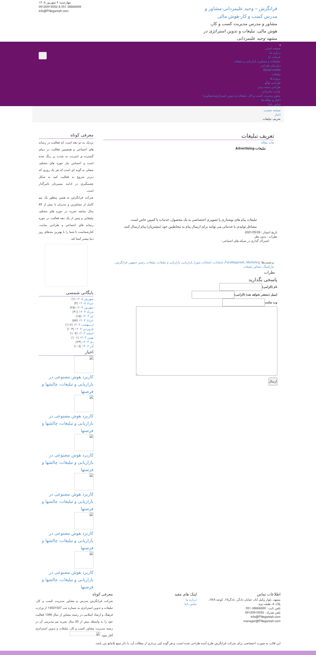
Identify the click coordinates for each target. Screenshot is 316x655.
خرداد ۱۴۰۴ (86, 320)
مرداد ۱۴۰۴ (86, 311)
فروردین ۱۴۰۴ (84, 329)
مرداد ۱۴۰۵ (86, 303)
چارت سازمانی (271, 91)
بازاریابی (187, 262)
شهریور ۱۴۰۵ (85, 298)
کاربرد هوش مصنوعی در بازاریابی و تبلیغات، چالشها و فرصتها (68, 383)
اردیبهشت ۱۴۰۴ (84, 324)
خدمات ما (274, 57)
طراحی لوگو (273, 82)
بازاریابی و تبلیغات (168, 262)
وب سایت (271, 302)
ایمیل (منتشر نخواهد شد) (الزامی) (255, 294)
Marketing (253, 262)
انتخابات (218, 262)
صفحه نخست (272, 110)
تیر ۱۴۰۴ (88, 316)
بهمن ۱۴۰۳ (87, 337)
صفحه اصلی (273, 48)
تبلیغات (276, 74)
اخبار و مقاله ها (271, 100)
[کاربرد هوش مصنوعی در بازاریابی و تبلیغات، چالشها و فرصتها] (84, 364)
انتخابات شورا (203, 262)
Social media (272, 69)
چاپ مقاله (267, 142)
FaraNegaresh (235, 262)
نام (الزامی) (269, 287)
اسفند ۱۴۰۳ (86, 333)
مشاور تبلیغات (252, 266)
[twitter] (273, 253)
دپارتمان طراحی (270, 65)
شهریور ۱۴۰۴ (85, 307)
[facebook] (273, 245)
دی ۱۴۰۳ (88, 341)
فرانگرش (121, 262)
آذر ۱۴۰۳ (88, 346)
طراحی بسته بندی (269, 87)
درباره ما (275, 52)
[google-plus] (273, 249)
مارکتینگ (268, 266)
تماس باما (274, 104)
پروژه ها (275, 78)
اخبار (278, 114)
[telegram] (273, 258)
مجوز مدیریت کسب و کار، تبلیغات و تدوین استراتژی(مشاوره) (242, 95)
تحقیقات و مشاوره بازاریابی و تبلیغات (257, 61)
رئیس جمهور (137, 262)
